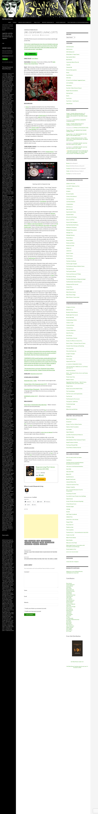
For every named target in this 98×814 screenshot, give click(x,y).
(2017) (5, 350)
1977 (26, 540)
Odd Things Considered (71, 514)
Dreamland (68, 421)
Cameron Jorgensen (70, 604)
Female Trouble (35, 127)
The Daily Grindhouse (71, 261)
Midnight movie (28, 544)
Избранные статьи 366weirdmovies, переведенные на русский (74, 572)
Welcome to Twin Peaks (71, 542)
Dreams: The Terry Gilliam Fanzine (74, 424)
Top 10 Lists (69, 98)
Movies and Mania (70, 243)
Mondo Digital (69, 240)
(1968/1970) (7, 378)
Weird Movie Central (71, 292)
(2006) (8, 376)
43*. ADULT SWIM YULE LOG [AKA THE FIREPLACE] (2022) (76, 153)
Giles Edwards (69, 596)
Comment (27, 572)
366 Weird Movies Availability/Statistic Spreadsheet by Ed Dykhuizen (75, 463)
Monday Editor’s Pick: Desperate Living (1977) (35, 384)
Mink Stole (33, 62)
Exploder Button (70, 214)
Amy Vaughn (69, 628)
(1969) (9, 230)
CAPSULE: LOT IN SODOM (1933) (73, 125)
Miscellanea (69, 85)
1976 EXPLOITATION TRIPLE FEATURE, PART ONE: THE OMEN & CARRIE (40, 558)
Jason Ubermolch (70, 626)
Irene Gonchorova (70, 600)
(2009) (6, 209)
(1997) (6, 139)
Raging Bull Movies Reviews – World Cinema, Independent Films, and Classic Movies (76, 382)
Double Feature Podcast (71, 338)
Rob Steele (68, 620)
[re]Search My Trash (70, 183)
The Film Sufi (69, 396)
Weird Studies (69, 540)
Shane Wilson (69, 629)
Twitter (68, 171)
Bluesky (68, 163)
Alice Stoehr (69, 622)
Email (25, 596)
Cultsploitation (69, 204)
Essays (67, 72)
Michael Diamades (70, 591)
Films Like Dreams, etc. (71, 351)
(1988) (7, 86)
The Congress (7, 559)
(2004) (4, 73)
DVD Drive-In (69, 206)
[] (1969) (7, 262)
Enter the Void (69, 209)
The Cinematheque (70, 391)
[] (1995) (8, 151)
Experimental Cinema (71, 212)
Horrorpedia (69, 358)
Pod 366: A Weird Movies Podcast (73, 88)
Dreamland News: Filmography (31, 389)
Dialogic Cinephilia (70, 487)
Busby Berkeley (39, 223)
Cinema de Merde (70, 325)
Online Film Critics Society (72, 519)
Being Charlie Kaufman (71, 419)
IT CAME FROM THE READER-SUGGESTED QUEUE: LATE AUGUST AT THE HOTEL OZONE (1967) (76, 115)
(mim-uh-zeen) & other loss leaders (74, 457)
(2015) (7, 205)
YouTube (68, 173)
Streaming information (28, 497)
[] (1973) (7, 297)
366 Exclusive (69, 49)
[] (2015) (7, 542)
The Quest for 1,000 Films (72, 401)
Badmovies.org (69, 309)
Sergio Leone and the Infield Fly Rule (74, 388)
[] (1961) (8, 311)
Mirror (6, 589)
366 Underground (70, 51)
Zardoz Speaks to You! (71, 549)
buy (45, 410)
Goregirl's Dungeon (70, 353)
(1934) (8, 334)
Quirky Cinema (69, 253)
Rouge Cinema (69, 386)
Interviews (68, 77)
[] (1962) (7, 218)
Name (25, 590)
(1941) (9, 259)
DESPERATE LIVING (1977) (31, 396)
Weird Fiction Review (71, 537)
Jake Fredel (68, 597)
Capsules (68, 64)
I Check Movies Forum (71, 504)
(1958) (11, 501)
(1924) (8, 320)
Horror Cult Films (70, 219)
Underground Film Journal (72, 284)
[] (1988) (7, 89)
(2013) (9, 208)
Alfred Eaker (36, 35)
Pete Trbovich (69, 624)
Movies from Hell (70, 245)
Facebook (68, 168)
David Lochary (42, 115)
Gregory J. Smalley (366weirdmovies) (74, 113)
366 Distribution (70, 46)
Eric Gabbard (69, 598)
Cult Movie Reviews (70, 201)
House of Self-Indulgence (71, 222)
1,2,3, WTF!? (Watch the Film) (72, 186)
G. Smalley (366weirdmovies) (72, 619)
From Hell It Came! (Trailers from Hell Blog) (76, 496)
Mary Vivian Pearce (33, 63)
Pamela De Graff (70, 589)
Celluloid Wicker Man (71, 482)
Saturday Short (69, 93)
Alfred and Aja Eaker (70, 595)
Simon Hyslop (69, 602)
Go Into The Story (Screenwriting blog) (74, 501)
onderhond (68, 250)
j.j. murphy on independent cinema (74, 364)
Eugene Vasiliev (69, 627)
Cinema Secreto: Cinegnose (72, 561)
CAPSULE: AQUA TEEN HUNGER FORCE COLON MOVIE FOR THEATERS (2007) (40, 552)
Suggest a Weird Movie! (61, 22)
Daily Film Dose (69, 333)
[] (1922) (7, 255)
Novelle (68, 511)
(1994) (7, 257)
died (39, 117)
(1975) (9, 275)
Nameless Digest (70, 506)
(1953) (7, 241)
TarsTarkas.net (69, 258)
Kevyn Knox (69, 607)
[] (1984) (8, 314)
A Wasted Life (69, 188)
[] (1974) (7, 557)
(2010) (8, 124)
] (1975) (12, 589)
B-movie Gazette (70, 193)
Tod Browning (31, 258)
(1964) (8, 307)
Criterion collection (46, 540)
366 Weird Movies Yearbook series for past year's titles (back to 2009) (77, 667)
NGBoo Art (68, 248)
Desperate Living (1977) (36, 373)
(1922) (5, 365)
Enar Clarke (69, 588)
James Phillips (69, 614)
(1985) (7, 137)
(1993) (6, 100)
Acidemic (68, 191)
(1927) (6, 342)
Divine (27, 106)
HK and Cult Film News (71, 217)
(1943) (7, 341)
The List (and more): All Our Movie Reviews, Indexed (77, 22)
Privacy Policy (37, 22)
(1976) (6, 91)
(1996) (5, 424)
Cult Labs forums (70, 199)
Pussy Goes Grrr (70, 524)
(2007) (9, 352)
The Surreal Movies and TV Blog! (73, 274)
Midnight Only (69, 232)
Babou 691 (68, 474)
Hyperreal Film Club (70, 361)
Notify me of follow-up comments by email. (35, 608)
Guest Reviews (69, 75)
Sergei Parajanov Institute (72, 442)
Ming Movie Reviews (70, 370)
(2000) (8, 332)
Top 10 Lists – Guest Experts (72, 101)
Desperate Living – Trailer (30, 380)
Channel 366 (69, 67)
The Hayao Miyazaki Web (71, 445)
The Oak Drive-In (70, 268)
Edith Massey (28, 542)
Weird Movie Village (70, 294)
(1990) (5, 98)
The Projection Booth (71, 271)
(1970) (10, 143)
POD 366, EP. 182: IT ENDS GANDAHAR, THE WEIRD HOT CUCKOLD (77, 139)
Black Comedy (32, 540)
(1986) (9, 305)
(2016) (7, 608)
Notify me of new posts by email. (33, 611)
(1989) (7, 163)
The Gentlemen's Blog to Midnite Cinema (75, 266)
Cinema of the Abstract (71, 196)
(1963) (5, 74)
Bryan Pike (68, 615)
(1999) (10, 477)
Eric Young (68, 631)
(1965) (6, 385)
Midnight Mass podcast (71, 230)
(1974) (7, 231)
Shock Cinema (69, 256)
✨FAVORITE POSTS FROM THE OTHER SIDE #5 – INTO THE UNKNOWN (77, 151)
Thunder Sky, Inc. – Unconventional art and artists (77, 532)
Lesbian (41, 542)
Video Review (69, 103)
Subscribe (5, 59)
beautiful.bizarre (70, 476)
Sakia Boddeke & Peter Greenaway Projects (75, 439)
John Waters (35, 58)
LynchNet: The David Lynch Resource (74, 434)
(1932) (5, 501)
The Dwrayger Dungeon (71, 263)
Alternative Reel (69, 471)
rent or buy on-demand (47, 432)
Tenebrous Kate (69, 527)
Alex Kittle (68, 469)
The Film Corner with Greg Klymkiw (74, 393)
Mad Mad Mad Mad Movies (72, 224)
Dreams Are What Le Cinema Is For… (74, 340)
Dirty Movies (69, 335)
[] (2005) (9, 329)
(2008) (7, 438)
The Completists (70, 529)
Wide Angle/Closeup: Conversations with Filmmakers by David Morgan (75, 546)
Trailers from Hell (70, 535)
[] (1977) (9, 271)
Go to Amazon (40, 479)
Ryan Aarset (69, 583)
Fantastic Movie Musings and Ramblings (75, 346)
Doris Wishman (39, 225)
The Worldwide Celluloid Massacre (74, 281)
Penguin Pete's (69, 522)
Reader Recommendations (72, 90)
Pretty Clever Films (70, 377)
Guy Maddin (69, 429)
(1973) (5, 94)
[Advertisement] (41, 526)
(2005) (8, 435)
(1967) (8, 510)
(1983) (7, 227)
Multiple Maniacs (50, 151)
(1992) (6, 106)
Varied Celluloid (70, 289)
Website (26, 602)
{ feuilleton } (69, 460)
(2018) (11, 580)
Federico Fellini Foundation (72, 426)
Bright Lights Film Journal (72, 314)
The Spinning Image (70, 404)
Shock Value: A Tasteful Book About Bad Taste (35, 404)
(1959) (8, 417)
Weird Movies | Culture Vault (72, 297)
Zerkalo (9, 589)
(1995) (7, 293)
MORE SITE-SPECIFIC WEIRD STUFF (24, 22)
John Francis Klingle (70, 606)
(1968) (7, 256)
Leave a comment (45, 35)
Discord (68, 166)
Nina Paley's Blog (70, 437)
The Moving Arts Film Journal (72, 399)
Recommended (44, 544)
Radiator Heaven (70, 379)
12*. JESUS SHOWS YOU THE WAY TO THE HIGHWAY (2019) (76, 134)
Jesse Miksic (69, 611)
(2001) (5, 144)
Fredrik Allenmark (70, 584)
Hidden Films (69, 356)
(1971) (7, 155)
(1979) (8, 447)
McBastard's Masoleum (71, 227)
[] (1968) (7, 182)
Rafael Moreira (69, 610)
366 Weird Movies (7, 19)
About (9, 22)
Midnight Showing (70, 235)
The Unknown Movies (71, 276)
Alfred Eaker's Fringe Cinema (72, 54)
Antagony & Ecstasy (70, 307)
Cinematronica (69, 327)
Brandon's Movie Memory (72, 312)
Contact (15, 22)
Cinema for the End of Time (72, 484)
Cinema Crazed (69, 322)
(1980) (6, 93)
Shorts (67, 95)
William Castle (31, 223)
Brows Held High (70, 317)
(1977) (11, 73)
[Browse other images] (30, 471)
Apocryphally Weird (70, 57)
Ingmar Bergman (70, 432)
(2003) (5, 188)
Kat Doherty (69, 592)
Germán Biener (69, 586)
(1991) (8, 104)
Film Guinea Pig (69, 348)
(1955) (7, 360)
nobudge (68, 509)
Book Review (69, 59)
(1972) (6, 250)
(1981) (8, 391)
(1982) (6, 236)
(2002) (9, 138)
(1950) (10, 372)
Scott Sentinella (69, 618)
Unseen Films (69, 287)
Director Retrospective (71, 70)
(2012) (6, 125)
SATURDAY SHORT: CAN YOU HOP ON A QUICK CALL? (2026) (76, 144)
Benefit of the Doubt (70, 479)
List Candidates (69, 82)
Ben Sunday (68, 623)
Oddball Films (69, 516)
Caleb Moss (68, 613)
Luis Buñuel (43, 201)
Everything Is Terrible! (71, 493)
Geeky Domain (69, 498)
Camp (38, 540)
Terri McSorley (69, 609)
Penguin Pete (69, 130)
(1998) (10, 384)
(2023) (7, 596)
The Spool (68, 406)
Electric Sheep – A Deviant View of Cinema (75, 343)
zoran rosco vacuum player (72, 551)
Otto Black (68, 587)
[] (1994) (7, 146)
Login (3, 43)
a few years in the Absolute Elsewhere (74, 466)
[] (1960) (8, 266)
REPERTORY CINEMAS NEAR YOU (48, 22)
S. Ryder (68, 617)
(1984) (7, 83)
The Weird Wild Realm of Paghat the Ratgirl (76, 279)
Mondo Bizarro (69, 237)
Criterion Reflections (71, 330)
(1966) (7, 90)
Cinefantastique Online (71, 320)
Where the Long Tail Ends (71, 409)
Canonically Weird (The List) (31, 29)
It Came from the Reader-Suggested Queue (75, 80)
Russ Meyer (47, 225)
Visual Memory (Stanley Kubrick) (73, 447)
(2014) (8, 186)
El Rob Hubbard (69, 601)
